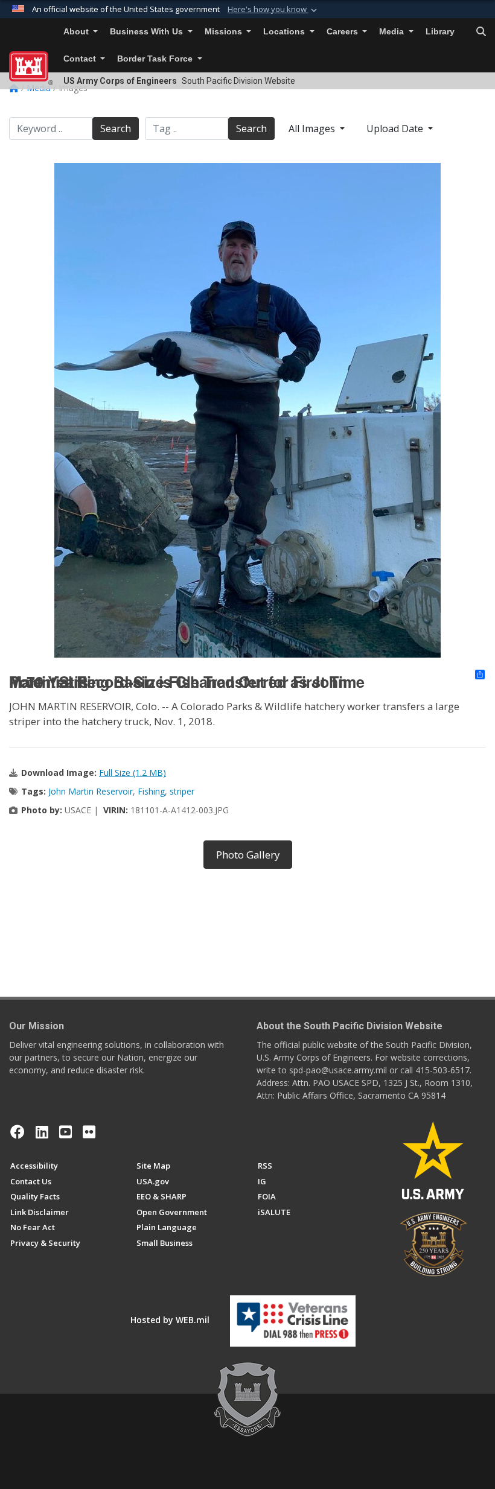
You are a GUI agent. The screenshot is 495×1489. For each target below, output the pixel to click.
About (77, 31)
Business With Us (147, 31)
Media (392, 31)
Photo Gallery (247, 855)
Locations (285, 31)
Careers (343, 31)
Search (115, 128)
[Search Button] (481, 32)
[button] (273, 10)
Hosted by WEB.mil (169, 1319)
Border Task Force (156, 58)
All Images (313, 128)
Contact (80, 58)
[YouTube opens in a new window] (65, 1132)
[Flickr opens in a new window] (89, 1132)
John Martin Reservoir (90, 791)
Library (440, 31)
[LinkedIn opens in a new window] (42, 1132)
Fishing (151, 791)
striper (182, 791)
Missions (224, 31)
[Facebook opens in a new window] (17, 1132)
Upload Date (396, 128)
